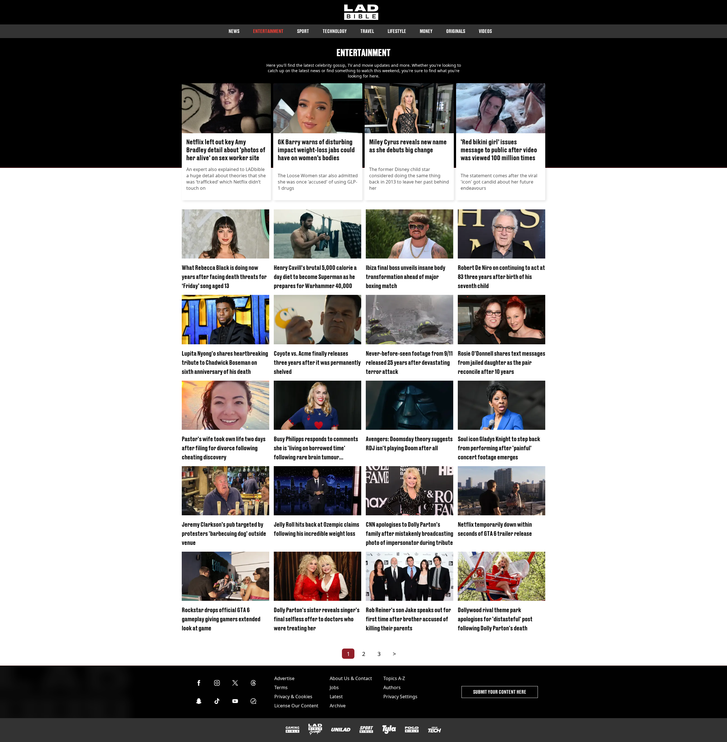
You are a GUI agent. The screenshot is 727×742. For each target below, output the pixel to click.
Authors (392, 687)
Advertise (284, 678)
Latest (336, 696)
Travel (367, 31)
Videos (485, 31)
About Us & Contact (351, 678)
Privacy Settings (400, 696)
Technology (335, 31)
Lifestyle (397, 31)
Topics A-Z (394, 678)
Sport (303, 31)
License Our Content (296, 706)
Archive (338, 706)
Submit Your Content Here (499, 692)
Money (426, 31)
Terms (281, 687)
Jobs (334, 687)
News (234, 31)
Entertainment (268, 31)
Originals (455, 31)
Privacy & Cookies (293, 696)
